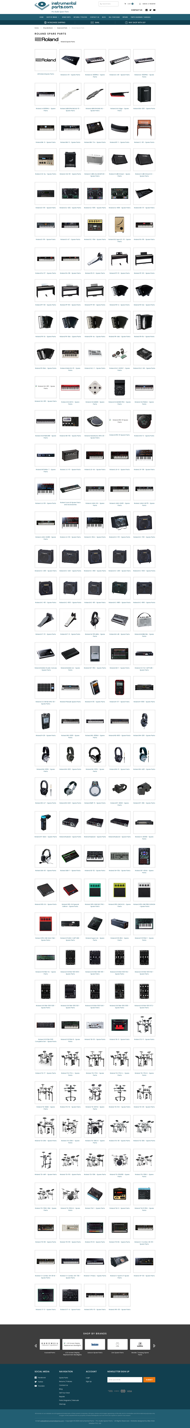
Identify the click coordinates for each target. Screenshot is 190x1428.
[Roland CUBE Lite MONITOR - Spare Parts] (95, 159)
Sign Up (89, 1381)
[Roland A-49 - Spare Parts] (120, 60)
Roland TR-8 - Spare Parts (95, 1242)
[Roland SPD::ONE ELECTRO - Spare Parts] (95, 890)
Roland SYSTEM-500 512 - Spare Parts (119, 973)
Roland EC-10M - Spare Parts (95, 239)
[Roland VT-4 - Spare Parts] (70, 1295)
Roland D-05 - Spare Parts (46, 208)
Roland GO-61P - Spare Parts (46, 401)
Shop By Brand (52, 17)
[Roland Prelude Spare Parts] (70, 687)
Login (88, 1378)
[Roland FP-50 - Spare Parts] (46, 290)
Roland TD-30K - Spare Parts (144, 1141)
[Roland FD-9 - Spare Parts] (95, 258)
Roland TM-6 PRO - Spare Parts (144, 1209)
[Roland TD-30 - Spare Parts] (120, 1126)
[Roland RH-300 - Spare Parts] (70, 755)
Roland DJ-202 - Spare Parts (70, 208)
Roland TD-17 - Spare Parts (46, 1073)
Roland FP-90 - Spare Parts (95, 305)
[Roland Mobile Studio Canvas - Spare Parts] (46, 653)
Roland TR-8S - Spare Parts (119, 1242)
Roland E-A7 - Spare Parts (70, 239)
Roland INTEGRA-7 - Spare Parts (46, 470)
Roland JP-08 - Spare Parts (144, 469)
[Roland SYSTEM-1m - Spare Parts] (46, 957)
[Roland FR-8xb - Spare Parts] (46, 354)
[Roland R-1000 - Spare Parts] (144, 687)
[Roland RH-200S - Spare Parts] (46, 755)
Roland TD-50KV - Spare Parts (144, 1175)
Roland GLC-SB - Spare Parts (144, 368)
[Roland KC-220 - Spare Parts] (70, 556)
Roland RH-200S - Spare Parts (46, 770)
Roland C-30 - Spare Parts (144, 142)
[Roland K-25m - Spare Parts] (95, 522)
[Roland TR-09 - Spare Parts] (70, 1227)
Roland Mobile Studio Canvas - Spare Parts (46, 669)
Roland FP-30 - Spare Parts (144, 273)
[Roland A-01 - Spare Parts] (70, 60)
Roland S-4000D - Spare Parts (144, 838)
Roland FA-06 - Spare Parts (144, 239)
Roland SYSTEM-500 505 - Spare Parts (70, 973)
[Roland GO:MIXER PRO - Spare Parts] (120, 387)
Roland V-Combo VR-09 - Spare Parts (144, 1243)
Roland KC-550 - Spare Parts (144, 571)
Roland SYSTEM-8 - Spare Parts (70, 1040)
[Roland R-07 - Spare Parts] (120, 687)
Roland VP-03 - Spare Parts (144, 1276)
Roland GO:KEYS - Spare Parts (70, 403)
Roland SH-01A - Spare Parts (119, 870)
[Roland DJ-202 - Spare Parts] (70, 193)
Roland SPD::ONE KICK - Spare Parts (120, 905)
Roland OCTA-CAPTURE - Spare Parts (144, 669)
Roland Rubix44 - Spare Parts (120, 837)
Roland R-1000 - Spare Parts (144, 702)
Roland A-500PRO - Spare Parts (144, 76)
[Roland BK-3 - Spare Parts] (46, 128)
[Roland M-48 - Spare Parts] (120, 619)
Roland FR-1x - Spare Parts (120, 305)
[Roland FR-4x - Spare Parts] (95, 322)
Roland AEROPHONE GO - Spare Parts (95, 109)
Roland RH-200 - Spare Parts (144, 735)
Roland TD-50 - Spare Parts (70, 1174)
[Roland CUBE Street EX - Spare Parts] (144, 159)
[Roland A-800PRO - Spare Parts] (46, 94)
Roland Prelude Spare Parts (70, 702)
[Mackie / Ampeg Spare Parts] (72, 1344)
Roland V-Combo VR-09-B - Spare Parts (45, 1277)
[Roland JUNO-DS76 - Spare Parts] (144, 489)
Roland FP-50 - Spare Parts (45, 305)
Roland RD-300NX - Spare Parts (95, 736)
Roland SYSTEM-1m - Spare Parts (46, 973)
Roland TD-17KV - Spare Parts (95, 1074)
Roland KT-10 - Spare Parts (46, 634)
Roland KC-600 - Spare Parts (70, 602)
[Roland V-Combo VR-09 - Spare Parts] (144, 1227)
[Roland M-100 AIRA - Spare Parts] (95, 619)
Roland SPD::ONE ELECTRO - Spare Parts (95, 905)
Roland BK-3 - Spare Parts (46, 142)
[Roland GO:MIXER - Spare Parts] (95, 387)
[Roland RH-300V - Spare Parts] (95, 755)
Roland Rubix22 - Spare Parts (70, 837)
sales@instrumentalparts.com (52, 1421)
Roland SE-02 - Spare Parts (95, 870)
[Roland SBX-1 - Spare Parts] (70, 856)
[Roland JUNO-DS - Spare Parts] (95, 489)
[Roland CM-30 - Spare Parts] (70, 159)
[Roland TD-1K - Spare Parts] (70, 1092)
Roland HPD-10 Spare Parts (120, 435)
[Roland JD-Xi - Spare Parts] (120, 455)
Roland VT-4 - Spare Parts (70, 1309)
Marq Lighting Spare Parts (117, 1353)
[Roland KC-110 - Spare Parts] (120, 522)
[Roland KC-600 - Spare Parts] (70, 588)
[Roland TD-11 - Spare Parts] (144, 1025)
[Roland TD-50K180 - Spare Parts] (120, 1160)
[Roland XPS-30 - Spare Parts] (120, 1295)
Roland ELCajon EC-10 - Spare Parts (120, 240)
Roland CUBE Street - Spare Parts (119, 175)
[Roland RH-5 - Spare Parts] (120, 755)
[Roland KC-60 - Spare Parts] (46, 588)
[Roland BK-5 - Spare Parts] (70, 128)
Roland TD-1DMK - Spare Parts (46, 1108)
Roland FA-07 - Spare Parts (45, 273)
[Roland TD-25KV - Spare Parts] (70, 1126)
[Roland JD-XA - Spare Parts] (95, 455)
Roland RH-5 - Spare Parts (120, 769)
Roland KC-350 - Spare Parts (95, 571)
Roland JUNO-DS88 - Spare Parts (46, 538)
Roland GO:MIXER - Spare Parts (95, 403)
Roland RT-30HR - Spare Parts (120, 804)
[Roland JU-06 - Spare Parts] (46, 489)
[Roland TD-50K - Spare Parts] (95, 1160)
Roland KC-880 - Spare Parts (120, 602)
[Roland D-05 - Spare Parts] (46, 193)
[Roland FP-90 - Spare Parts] (95, 290)
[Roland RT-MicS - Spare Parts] (46, 822)
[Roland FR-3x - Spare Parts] (46, 322)
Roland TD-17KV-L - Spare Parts (119, 1074)
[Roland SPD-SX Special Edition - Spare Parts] (70, 890)
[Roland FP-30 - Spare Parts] (144, 258)
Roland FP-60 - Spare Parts (70, 305)
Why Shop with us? (137, 22)
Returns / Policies (80, 17)
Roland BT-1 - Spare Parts (119, 142)
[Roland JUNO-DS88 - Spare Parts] (46, 522)
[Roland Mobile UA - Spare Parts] (70, 653)
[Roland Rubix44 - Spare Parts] (120, 822)
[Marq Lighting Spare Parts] (117, 1344)
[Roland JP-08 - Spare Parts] (144, 455)
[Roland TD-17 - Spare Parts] (46, 1058)
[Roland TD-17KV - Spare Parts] (95, 1058)
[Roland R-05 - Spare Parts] (95, 687)
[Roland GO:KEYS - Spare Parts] (70, 387)
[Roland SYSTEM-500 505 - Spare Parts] (70, 957)
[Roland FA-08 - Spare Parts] (70, 258)
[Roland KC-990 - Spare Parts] (144, 588)
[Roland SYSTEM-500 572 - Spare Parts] (144, 991)
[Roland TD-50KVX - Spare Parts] (70, 1194)
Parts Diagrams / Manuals (140, 17)
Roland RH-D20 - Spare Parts (70, 803)
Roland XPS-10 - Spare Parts (95, 1309)
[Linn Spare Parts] (50, 1344)
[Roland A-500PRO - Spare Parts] (144, 60)
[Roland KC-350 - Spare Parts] (95, 556)
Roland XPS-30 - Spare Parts (119, 1309)
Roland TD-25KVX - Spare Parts (95, 1142)
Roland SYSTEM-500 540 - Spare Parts (95, 1007)
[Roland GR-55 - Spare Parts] (70, 421)
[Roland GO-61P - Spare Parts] (46, 387)
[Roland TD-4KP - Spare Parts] (46, 1160)
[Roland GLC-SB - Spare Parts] (144, 354)
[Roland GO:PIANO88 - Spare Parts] (46, 421)
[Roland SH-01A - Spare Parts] (120, 856)
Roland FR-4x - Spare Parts (95, 336)
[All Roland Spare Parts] (46, 60)
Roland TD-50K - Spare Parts (95, 1174)
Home (41, 17)
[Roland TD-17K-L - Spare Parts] (70, 1058)
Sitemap (62, 1404)
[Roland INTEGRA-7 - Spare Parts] (46, 455)
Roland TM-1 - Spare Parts (95, 1208)
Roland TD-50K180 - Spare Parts (120, 1175)
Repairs (125, 17)
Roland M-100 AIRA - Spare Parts (95, 635)
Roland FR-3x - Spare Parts (46, 336)
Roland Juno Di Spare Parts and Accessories (70, 503)
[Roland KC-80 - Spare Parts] (95, 588)
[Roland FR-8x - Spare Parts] (144, 322)
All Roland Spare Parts (45, 74)
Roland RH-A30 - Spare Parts (144, 769)
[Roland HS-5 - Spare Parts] (144, 421)
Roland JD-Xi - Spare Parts (120, 469)
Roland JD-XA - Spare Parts (95, 469)
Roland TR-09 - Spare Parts (70, 1242)
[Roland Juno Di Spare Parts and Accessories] (70, 489)
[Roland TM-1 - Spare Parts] (95, 1194)
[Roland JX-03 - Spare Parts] (70, 522)
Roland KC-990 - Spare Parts (144, 602)
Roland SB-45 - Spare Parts (45, 870)
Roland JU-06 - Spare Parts (45, 503)
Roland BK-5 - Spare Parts (70, 142)
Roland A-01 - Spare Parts (70, 75)
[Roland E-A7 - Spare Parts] (70, 225)
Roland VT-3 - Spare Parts (46, 1309)
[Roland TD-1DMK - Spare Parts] (46, 1092)
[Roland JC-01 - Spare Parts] (70, 455)
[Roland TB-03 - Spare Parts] (95, 1025)
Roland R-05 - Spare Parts (95, 702)
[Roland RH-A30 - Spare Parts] (144, 755)
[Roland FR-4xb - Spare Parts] (120, 322)
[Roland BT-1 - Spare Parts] (120, 128)
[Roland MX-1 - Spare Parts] (120, 653)
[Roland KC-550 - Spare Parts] (144, 556)
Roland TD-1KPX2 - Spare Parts (95, 1108)
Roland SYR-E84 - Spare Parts (120, 939)
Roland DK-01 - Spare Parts (144, 208)
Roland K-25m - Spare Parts (95, 537)
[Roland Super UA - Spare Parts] (95, 923)
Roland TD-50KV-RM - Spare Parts (45, 1209)
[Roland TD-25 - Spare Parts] (144, 1092)
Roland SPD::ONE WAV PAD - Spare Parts (45, 939)
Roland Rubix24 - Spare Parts (95, 837)
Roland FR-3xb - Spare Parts (70, 336)
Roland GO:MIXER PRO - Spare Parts (120, 403)
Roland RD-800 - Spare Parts (120, 735)
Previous (36, 1345)
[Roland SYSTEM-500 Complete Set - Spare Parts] (46, 1025)
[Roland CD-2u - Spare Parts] (46, 159)
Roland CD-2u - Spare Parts (45, 174)
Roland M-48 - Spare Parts (120, 634)
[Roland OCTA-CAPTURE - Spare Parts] (144, 653)
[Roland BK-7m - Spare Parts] (95, 128)
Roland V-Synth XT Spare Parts (119, 1277)
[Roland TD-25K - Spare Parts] (46, 1126)
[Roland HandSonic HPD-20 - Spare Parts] (95, 421)
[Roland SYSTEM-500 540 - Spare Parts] (95, 991)
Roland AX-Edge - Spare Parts (120, 109)
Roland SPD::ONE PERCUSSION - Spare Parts (144, 905)
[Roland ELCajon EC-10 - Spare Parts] (120, 225)
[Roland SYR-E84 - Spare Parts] (120, 923)
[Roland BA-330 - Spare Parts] (144, 94)
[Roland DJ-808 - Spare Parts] (120, 193)
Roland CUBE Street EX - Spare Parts (144, 175)
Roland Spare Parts (78, 28)
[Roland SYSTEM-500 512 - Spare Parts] (120, 957)
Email (97, 22)
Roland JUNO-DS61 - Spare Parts (120, 504)
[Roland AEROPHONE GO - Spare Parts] (95, 94)
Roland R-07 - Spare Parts (119, 702)
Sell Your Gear (114, 17)
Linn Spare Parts (50, 1353)
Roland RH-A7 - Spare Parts (45, 803)
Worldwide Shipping (56, 22)
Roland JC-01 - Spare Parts (70, 469)
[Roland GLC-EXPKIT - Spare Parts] (120, 354)
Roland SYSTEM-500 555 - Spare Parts (119, 1007)
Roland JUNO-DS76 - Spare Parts (144, 504)
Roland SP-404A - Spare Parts (144, 871)
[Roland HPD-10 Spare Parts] (120, 421)
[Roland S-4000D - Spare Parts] (144, 822)
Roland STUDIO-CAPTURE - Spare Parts (70, 939)
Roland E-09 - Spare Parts (45, 239)
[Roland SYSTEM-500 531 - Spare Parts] (70, 991)
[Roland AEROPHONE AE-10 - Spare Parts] (70, 94)
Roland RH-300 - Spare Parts (70, 769)
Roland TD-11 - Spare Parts (144, 1039)
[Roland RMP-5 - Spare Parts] (95, 788)
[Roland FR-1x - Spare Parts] (120, 290)
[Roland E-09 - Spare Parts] (46, 225)
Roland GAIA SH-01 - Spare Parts (70, 369)
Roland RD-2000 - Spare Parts (70, 736)
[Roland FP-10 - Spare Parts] (120, 258)
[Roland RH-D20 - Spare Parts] (70, 788)
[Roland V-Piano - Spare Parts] (95, 1261)
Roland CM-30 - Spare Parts (70, 174)
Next (154, 1345)
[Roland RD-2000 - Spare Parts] (70, 721)
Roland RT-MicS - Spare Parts (46, 837)
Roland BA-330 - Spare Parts (144, 108)
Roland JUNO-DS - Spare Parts (95, 504)
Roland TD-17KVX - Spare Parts (144, 1074)
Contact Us (136, 10)
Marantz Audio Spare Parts (95, 1354)
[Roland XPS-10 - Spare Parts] (95, 1295)
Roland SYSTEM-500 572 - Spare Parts (144, 1007)
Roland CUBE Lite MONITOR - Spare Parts (95, 175)
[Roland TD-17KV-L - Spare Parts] (120, 1058)
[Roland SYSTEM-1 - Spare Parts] (144, 923)
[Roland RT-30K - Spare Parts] (144, 788)
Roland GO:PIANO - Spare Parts (144, 403)
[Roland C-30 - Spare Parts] (144, 128)
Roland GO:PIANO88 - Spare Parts (45, 437)
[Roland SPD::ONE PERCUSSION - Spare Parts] (144, 890)
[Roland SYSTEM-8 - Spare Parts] (70, 1025)
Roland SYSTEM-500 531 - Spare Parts (70, 1007)
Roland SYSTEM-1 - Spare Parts (144, 939)
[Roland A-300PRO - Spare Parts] (95, 60)
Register (152, 4)
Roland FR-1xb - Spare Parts (144, 305)
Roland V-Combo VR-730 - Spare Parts (70, 1277)
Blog (104, 17)
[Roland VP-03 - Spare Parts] (144, 1261)
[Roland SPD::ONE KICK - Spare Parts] (120, 890)
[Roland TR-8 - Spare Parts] (95, 1227)
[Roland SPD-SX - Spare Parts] (46, 890)
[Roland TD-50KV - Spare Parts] (144, 1160)
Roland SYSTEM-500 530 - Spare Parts (45, 1007)
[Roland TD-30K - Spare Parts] (144, 1126)
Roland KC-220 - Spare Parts (70, 571)
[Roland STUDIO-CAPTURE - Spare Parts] (70, 923)
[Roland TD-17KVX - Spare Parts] (144, 1058)
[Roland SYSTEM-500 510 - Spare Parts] (95, 957)
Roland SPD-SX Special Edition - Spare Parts (70, 905)
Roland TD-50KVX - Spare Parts (70, 1209)
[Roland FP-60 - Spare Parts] (70, 290)
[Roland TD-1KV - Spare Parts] (120, 1092)
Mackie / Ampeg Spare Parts (72, 1354)
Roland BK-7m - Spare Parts (95, 142)
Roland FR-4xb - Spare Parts (119, 336)
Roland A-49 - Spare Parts (120, 75)
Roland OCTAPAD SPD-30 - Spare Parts (46, 703)
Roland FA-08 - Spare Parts (70, 273)
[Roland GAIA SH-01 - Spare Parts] (70, 354)
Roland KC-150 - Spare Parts (144, 537)
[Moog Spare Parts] (140, 1344)
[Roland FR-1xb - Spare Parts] (144, 290)
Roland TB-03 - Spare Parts (95, 1039)
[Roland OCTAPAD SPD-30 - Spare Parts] (46, 687)
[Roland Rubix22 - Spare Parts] (70, 822)
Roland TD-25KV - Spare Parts (70, 1142)
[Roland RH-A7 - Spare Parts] (46, 788)
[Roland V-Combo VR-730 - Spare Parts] (70, 1261)
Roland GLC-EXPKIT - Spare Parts (119, 369)
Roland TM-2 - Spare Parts (120, 1208)
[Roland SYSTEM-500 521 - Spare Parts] (144, 957)
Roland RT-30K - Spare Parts (144, 803)
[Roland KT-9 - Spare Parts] (70, 619)
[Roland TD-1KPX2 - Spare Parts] (95, 1092)
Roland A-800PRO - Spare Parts (45, 109)
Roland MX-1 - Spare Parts (119, 668)
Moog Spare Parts (140, 1353)
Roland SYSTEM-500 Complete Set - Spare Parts (46, 1040)
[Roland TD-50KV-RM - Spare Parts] (46, 1194)
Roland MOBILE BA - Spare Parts (144, 635)
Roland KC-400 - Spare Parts (120, 571)
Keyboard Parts (62, 28)
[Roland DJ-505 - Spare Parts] (95, 193)
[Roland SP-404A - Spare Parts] (144, 856)
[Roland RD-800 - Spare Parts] (120, 721)
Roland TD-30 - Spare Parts (119, 1141)
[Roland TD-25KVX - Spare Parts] (95, 1126)
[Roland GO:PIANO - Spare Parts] (144, 387)
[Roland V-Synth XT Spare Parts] (120, 1261)
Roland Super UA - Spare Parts (95, 939)
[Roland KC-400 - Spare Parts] (120, 556)
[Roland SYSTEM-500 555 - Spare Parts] (120, 991)
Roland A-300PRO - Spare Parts (95, 76)
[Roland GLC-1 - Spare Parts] (95, 354)
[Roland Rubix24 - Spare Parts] (95, 822)
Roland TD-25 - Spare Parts (144, 1107)
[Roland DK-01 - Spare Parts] (144, 193)
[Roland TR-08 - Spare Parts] (46, 1227)
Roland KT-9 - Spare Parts (70, 634)
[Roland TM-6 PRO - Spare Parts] (144, 1194)
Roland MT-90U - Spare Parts (95, 668)
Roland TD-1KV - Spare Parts (119, 1107)
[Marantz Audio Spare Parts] (95, 1344)
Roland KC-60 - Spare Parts (45, 602)
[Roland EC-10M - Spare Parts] (95, 225)
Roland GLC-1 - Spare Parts (95, 368)
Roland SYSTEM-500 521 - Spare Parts (144, 973)
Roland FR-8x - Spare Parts (144, 336)
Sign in (145, 4)
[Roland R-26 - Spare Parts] (46, 721)
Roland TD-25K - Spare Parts (46, 1141)
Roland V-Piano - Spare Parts (95, 1276)
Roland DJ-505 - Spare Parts (95, 208)
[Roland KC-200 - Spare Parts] (46, 556)
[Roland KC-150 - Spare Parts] (144, 522)
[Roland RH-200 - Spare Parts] (144, 721)
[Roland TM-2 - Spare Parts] (120, 1194)
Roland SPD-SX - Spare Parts (46, 904)
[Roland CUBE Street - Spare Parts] (120, 159)
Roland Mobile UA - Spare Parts (70, 669)
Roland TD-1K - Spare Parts (70, 1107)
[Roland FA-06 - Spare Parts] (144, 225)
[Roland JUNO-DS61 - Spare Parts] (120, 489)
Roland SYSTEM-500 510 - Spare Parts (95, 973)
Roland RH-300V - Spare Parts (95, 770)
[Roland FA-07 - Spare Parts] (46, 258)
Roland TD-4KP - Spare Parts (46, 1174)
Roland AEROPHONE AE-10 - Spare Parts (70, 109)
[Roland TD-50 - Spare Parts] (70, 1160)
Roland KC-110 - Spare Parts (119, 537)
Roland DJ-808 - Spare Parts (119, 208)
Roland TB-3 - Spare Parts (119, 1039)
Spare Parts (66, 17)
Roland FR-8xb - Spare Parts (45, 368)
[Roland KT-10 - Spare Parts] (46, 619)
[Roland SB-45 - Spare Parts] (46, 856)
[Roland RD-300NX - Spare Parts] (95, 721)
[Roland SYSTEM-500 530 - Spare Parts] (46, 991)
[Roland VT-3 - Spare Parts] (46, 1295)
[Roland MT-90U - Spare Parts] (95, 653)
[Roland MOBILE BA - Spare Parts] (144, 619)
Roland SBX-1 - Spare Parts (70, 870)
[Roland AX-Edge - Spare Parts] (120, 94)
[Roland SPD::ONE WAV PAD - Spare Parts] (46, 923)
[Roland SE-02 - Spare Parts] (95, 856)
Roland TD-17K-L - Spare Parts (70, 1074)
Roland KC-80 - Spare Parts (95, 602)
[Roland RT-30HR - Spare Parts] (120, 788)
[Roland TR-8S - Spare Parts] (120, 1227)
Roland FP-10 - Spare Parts (120, 273)
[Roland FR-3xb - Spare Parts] (70, 322)
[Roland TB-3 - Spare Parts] (120, 1025)
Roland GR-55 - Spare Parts (70, 436)
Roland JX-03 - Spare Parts (70, 537)
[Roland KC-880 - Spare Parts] (120, 588)
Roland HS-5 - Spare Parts (144, 436)
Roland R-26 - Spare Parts (46, 735)
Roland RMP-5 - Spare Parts (95, 803)
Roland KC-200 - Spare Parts (46, 571)
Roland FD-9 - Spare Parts (95, 273)
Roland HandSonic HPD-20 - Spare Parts (95, 437)
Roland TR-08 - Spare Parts (45, 1242)
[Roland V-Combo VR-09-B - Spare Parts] (46, 1261)
